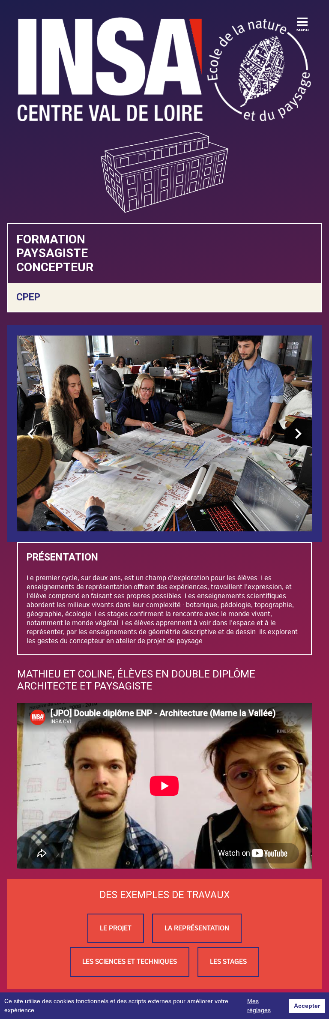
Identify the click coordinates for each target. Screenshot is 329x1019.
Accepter (307, 1005)
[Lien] (164, 69)
